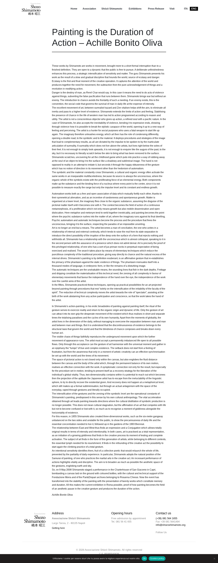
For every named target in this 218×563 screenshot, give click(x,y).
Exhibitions (135, 8)
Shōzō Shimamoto (111, 8)
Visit (172, 8)
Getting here (58, 528)
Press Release (156, 8)
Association (89, 8)
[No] (214, 558)
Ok (144, 558)
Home (74, 8)
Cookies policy (157, 558)
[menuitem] (74, 9)
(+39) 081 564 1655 (166, 518)
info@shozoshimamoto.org (170, 525)
